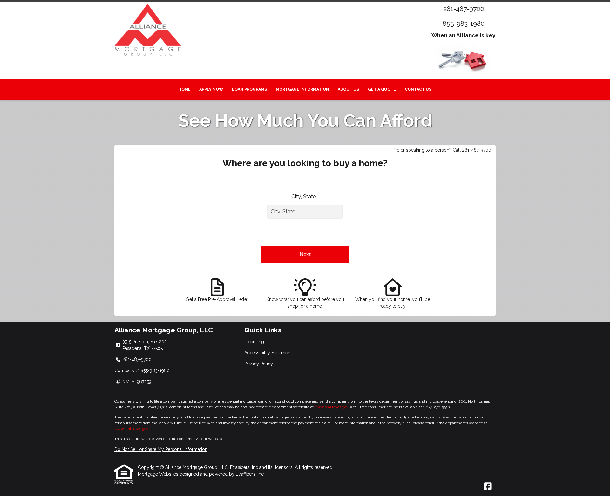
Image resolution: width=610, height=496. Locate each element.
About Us (348, 89)
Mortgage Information (302, 89)
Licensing (254, 341)
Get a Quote (382, 89)
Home (184, 89)
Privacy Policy (258, 363)
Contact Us (418, 89)
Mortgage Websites (159, 474)
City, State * (305, 196)
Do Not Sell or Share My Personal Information (160, 449)
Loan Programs (249, 89)
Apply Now (211, 89)
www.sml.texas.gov (331, 407)
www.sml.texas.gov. (131, 428)
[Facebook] (487, 487)
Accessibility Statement (268, 352)
